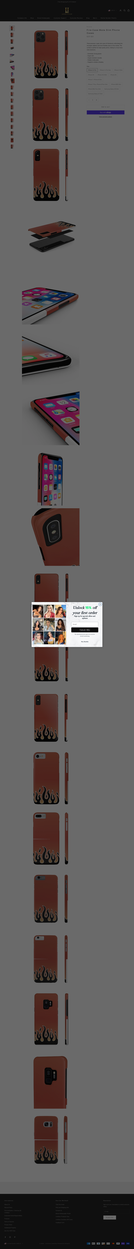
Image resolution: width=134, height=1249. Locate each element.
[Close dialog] (100, 604)
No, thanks (84, 641)
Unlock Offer (85, 630)
